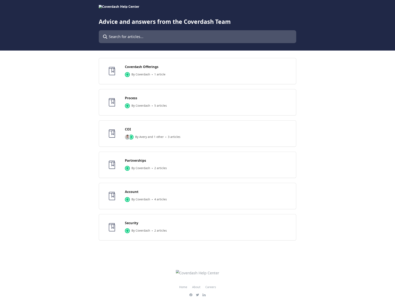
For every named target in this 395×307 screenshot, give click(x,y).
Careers (210, 287)
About (196, 287)
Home (183, 287)
